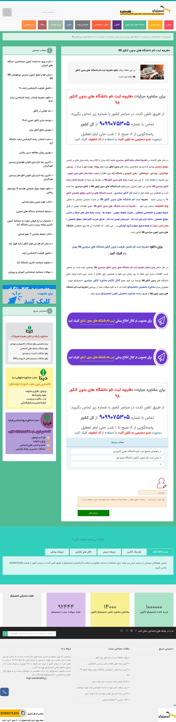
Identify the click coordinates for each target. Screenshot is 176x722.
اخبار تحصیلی (29, 24)
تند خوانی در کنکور (42, 111)
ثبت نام (136, 199)
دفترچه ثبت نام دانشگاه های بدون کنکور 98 (88, 37)
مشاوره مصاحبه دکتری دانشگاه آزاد (34, 263)
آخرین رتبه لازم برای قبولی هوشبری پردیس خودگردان (31, 164)
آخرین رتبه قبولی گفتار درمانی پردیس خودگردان (108, 663)
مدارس (168, 24)
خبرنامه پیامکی (57, 552)
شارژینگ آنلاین (134, 552)
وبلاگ (42, 24)
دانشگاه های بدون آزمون (134, 24)
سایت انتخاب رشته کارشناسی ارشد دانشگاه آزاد (31, 141)
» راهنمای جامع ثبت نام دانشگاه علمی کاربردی (137, 451)
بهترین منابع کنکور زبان (40, 130)
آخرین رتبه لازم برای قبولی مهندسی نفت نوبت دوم (106, 693)
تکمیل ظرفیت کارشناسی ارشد (36, 253)
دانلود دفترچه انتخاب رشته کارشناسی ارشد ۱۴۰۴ (31, 100)
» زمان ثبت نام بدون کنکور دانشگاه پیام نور (139, 458)
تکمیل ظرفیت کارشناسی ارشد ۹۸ (35, 88)
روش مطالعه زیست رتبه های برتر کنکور (112, 657)
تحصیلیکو (167, 37)
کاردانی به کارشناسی (101, 24)
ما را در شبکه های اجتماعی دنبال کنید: (155, 631)
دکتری (69, 24)
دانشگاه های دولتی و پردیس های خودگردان (123, 37)
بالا (175, 705)
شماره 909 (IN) (160, 552)
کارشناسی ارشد (82, 24)
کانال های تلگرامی (83, 552)
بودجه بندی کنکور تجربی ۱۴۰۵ (36, 120)
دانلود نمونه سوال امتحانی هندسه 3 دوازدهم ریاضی (30, 191)
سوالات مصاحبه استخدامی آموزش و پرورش (29, 272)
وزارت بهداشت (55, 24)
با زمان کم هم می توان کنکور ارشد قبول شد (30, 244)
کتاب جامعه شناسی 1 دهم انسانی (34, 234)
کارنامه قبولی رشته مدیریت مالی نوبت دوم (110, 681)
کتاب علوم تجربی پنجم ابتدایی (36, 202)
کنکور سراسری (155, 24)
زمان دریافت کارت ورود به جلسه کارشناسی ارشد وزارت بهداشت (102, 687)
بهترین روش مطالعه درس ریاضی (35, 153)
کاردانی (116, 24)
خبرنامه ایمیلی (109, 552)
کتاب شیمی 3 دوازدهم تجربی (115, 699)
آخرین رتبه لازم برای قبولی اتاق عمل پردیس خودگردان (31, 177)
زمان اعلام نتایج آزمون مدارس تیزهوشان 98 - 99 (29, 77)
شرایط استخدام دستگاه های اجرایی (33, 211)
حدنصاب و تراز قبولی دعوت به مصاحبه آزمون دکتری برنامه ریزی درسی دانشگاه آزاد (30, 223)
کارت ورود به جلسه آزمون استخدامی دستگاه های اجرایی (30, 64)
